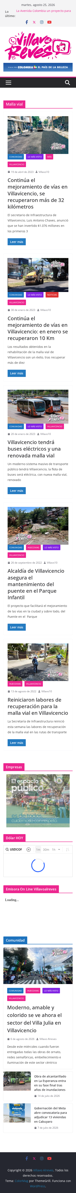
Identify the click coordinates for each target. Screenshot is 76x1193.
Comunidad (15, 156)
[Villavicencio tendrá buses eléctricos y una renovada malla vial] (38, 407)
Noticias (52, 294)
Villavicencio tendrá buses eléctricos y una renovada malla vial (34, 449)
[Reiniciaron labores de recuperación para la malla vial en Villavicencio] (38, 662)
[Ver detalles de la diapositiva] (38, 67)
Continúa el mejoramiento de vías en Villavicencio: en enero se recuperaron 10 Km (38, 328)
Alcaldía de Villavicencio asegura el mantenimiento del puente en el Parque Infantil (36, 584)
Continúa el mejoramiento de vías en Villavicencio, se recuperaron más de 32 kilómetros (38, 193)
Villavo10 (44, 172)
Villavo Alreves (48, 1039)
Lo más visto (35, 156)
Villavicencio (16, 164)
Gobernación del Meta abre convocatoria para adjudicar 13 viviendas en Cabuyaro (50, 1115)
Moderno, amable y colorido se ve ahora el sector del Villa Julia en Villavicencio (34, 1019)
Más (49, 156)
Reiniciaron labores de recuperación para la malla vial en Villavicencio (38, 706)
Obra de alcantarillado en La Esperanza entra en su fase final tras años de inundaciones (50, 1083)
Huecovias (33, 547)
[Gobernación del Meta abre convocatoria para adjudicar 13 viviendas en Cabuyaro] (17, 1118)
